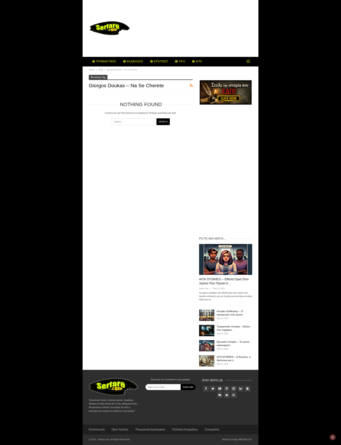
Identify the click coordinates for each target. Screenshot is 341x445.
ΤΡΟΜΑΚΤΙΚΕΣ (106, 61)
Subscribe (188, 387)
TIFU (182, 61)
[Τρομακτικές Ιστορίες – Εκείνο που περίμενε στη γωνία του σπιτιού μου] (206, 330)
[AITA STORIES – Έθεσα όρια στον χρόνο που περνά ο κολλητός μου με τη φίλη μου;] (225, 259)
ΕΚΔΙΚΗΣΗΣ (135, 61)
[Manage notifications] (332, 437)
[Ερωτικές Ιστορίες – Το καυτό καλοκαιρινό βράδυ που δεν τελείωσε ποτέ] (206, 346)
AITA (199, 61)
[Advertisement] (198, 28)
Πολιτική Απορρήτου (185, 429)
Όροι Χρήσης (120, 429)
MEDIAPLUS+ (245, 439)
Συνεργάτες (212, 429)
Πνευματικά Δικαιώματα (150, 429)
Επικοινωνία (97, 429)
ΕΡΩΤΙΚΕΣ (161, 61)
